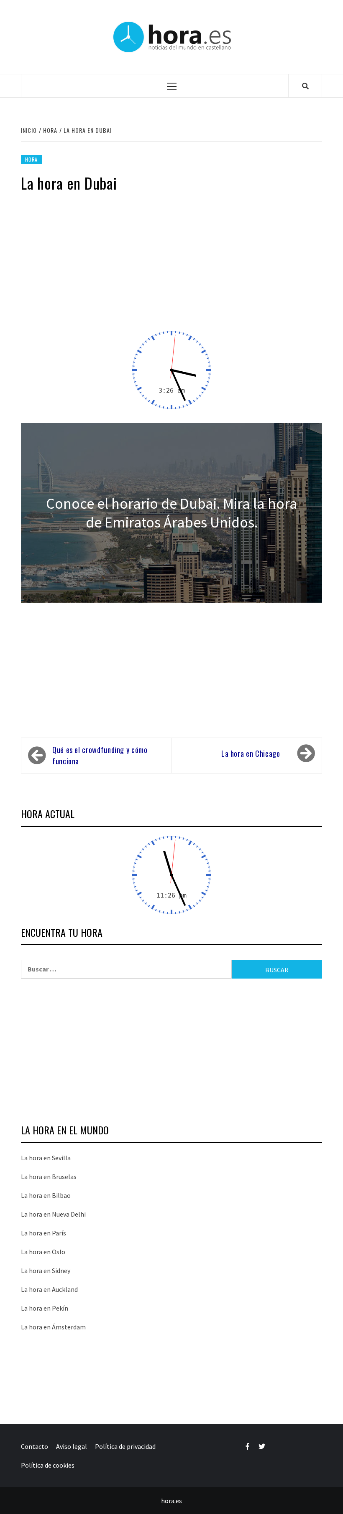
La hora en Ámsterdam (53, 1327)
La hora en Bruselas (49, 1176)
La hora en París (43, 1233)
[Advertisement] (171, 266)
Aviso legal (71, 1446)
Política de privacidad (125, 1446)
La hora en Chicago (250, 753)
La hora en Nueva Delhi (53, 1214)
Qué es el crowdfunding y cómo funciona (100, 755)
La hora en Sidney (45, 1270)
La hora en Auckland (49, 1289)
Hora (31, 159)
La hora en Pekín (44, 1308)
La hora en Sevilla (46, 1158)
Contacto (34, 1446)
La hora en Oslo (43, 1252)
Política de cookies (47, 1465)
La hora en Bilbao (46, 1195)
